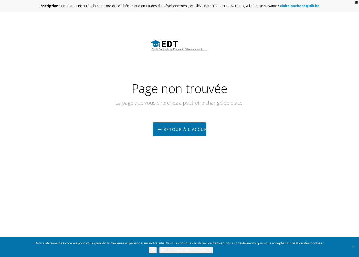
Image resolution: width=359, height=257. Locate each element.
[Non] (352, 247)
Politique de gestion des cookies (186, 250)
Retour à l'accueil (184, 129)
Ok (153, 250)
